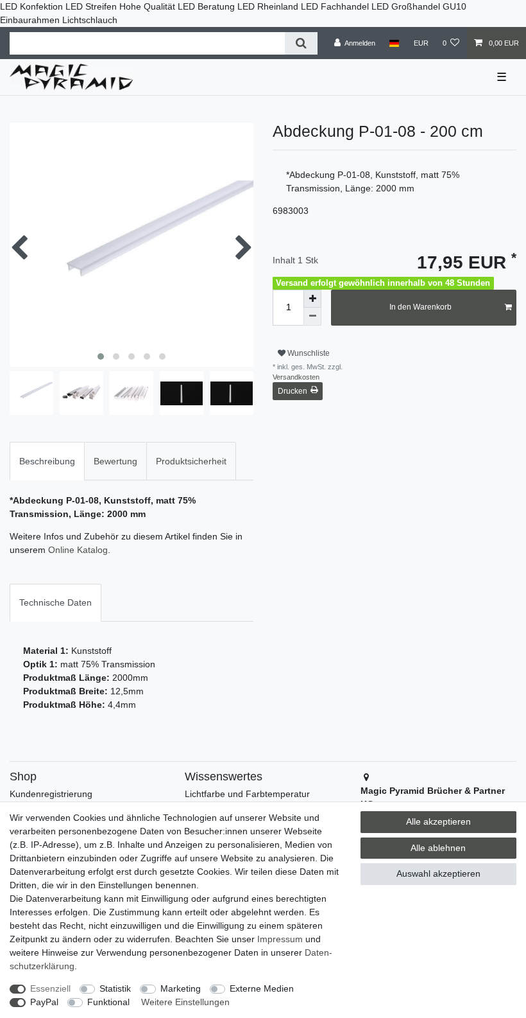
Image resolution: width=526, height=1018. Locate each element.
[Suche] (301, 43)
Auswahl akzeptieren (438, 873)
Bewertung (115, 461)
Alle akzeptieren (438, 821)
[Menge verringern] (312, 317)
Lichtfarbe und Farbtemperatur (247, 794)
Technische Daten (55, 602)
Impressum (280, 939)
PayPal (44, 1002)
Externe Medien (262, 988)
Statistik (115, 988)
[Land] (394, 43)
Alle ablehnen (438, 848)
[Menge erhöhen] (312, 299)
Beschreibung (47, 461)
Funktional (108, 1002)
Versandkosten (296, 377)
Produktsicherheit (191, 461)
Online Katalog (78, 550)
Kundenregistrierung (51, 794)
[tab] (47, 461)
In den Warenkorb (420, 307)
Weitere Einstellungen (185, 1002)
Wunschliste (307, 353)
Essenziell (50, 988)
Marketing (180, 988)
